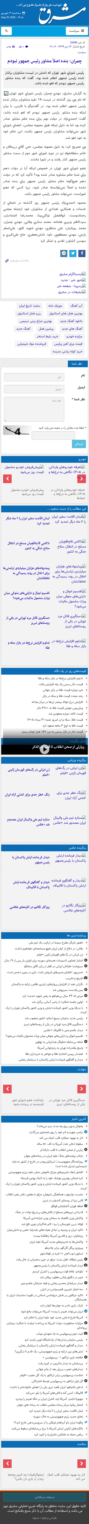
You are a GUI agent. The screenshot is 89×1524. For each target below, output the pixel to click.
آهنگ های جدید (72, 328)
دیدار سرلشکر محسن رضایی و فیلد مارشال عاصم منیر (52, 1283)
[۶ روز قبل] (24, 475)
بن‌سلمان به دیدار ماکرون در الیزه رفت (60, 1363)
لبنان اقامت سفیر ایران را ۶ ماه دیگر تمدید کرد (27, 521)
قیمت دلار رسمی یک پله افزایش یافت (61, 684)
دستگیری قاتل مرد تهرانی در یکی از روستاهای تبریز (28, 620)
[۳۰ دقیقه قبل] (65, 1460)
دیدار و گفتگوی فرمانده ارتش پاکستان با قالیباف (31, 885)
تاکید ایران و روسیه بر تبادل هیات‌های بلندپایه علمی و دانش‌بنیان (45, 1230)
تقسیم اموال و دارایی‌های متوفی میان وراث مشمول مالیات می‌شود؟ (27, 595)
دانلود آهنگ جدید (71, 321)
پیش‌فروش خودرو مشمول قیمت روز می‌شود (27, 492)
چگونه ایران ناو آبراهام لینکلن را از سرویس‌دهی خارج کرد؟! (48, 1422)
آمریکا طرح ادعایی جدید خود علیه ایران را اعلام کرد (53, 1317)
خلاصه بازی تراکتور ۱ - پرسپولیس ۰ (63, 1357)
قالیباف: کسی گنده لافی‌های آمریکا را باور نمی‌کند (54, 1393)
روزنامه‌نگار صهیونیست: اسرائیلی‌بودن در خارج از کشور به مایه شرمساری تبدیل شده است (49, 1163)
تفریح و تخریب (74, 978)
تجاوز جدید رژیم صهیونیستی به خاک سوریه (58, 1416)
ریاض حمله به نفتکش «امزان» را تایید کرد (58, 1434)
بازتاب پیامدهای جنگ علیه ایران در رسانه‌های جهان (53, 1156)
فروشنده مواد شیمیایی (31, 343)
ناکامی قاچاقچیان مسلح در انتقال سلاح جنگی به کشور (29, 546)
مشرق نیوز (52, 12)
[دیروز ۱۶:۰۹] (69, 650)
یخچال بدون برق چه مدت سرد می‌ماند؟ (60, 1126)
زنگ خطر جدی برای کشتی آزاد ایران (27, 794)
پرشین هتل (46, 328)
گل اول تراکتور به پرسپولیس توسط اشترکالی (57, 1381)
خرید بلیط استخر (47, 336)
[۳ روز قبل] (65, 475)
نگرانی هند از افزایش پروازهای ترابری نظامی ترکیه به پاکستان (47, 984)
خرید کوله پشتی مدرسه (67, 351)
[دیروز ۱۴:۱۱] (24, 1085)
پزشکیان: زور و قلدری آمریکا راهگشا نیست (58, 1236)
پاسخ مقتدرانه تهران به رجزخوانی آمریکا (60, 1048)
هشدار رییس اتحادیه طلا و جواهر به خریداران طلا (54, 1054)
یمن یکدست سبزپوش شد (67, 990)
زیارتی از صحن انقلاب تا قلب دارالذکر (58, 747)
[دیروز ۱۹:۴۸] (69, 889)
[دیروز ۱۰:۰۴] (69, 826)
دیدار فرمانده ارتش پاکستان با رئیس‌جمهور (31, 860)
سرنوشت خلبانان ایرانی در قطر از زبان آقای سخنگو (53, 966)
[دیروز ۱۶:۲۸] (69, 625)
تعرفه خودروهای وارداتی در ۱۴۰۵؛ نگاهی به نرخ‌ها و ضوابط (68, 494)
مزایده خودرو (74, 336)
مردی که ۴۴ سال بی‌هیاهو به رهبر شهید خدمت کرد (52, 996)
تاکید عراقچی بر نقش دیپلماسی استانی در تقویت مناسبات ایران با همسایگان (47, 1297)
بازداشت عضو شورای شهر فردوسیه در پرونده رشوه (28, 1102)
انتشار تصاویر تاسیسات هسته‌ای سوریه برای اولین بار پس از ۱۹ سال (43, 960)
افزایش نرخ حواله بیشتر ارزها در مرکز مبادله (57, 702)
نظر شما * (78, 399)
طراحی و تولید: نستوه (45, 1518)
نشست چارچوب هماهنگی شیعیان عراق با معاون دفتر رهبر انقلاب (44, 1194)
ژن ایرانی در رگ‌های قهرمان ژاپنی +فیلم (29, 772)
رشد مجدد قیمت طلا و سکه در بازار (62, 696)
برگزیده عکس (77, 847)
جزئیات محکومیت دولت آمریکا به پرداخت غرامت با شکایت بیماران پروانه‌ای (47, 1325)
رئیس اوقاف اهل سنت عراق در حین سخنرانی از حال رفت (49, 1259)
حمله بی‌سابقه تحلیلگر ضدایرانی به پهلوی (59, 1042)
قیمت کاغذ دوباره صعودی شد (65, 713)
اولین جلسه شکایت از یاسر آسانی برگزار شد (57, 1002)
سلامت (81, 1444)
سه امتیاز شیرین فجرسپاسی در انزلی (61, 1289)
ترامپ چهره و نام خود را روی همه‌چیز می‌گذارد (56, 1132)
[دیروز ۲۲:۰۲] (69, 864)
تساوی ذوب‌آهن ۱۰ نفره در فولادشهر (61, 1253)
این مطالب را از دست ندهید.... (66, 508)
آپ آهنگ (76, 305)
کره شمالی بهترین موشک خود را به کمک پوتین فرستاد (51, 1178)
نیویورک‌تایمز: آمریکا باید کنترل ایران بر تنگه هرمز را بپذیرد (49, 1399)
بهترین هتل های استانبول (65, 313)
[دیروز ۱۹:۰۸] (69, 575)
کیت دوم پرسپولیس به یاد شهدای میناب (59, 1334)
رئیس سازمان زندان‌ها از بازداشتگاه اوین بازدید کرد (53, 1340)
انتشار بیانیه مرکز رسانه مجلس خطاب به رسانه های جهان (50, 1405)
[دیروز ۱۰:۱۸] (69, 801)
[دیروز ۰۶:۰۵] (24, 1460)
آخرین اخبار (78, 1119)
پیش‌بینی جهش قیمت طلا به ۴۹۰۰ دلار (60, 708)
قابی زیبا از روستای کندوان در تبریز (62, 1200)
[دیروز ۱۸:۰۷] (69, 600)
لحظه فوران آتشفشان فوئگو (67, 1206)
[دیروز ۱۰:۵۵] (69, 777)
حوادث (82, 1069)
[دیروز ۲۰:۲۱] (69, 525)
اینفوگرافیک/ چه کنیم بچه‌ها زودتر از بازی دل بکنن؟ (26, 1476)
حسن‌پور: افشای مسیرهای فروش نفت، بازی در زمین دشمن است (45, 972)
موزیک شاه (55, 305)
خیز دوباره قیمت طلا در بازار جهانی (63, 690)
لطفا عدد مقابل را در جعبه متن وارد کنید (62, 428)
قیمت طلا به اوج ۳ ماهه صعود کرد (62, 725)
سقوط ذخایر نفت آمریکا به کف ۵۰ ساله (60, 1144)
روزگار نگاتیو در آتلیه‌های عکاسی (29, 907)
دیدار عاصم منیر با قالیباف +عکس (63, 1030)
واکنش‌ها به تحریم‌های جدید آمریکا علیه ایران (56, 1242)
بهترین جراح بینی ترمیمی (36, 321)
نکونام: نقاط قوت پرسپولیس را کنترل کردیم (58, 1271)
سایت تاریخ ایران (29, 305)
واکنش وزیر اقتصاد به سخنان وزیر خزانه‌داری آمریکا (53, 1218)
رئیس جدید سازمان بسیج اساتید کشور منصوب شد (54, 1018)
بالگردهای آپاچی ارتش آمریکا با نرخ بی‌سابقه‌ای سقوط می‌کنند (47, 1428)
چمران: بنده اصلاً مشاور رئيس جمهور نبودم (44, 61)
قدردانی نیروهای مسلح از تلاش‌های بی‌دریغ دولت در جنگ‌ (49, 1212)
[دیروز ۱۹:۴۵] (69, 550)
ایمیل (81, 387)
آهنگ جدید (23, 328)
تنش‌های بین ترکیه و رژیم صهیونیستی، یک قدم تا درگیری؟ (49, 1351)
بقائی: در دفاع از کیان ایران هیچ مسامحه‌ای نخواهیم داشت (48, 948)
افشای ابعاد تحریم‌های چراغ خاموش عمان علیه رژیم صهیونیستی (45, 1172)
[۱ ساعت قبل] (44, 749)
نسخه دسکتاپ (44, 1497)
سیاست (74, 31)
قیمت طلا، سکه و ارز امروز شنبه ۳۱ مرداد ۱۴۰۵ (55, 719)
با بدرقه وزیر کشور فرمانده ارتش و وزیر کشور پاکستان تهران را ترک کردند (46, 1010)
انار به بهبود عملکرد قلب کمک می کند (61, 1138)
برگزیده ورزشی (77, 760)
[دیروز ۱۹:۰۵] (69, 914)
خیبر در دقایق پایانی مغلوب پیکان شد (61, 1277)
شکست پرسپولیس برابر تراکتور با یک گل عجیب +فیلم (51, 1375)
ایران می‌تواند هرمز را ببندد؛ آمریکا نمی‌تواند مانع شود (52, 1311)
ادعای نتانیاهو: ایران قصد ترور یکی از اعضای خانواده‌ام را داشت (46, 1387)
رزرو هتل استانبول (29, 313)
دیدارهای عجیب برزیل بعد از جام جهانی (59, 1369)
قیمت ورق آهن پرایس (68, 343)
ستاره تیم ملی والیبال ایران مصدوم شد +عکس (28, 822)
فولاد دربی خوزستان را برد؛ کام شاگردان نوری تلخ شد (52, 1224)
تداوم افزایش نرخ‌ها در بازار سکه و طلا (29, 645)
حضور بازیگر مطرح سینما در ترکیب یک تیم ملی (56, 942)
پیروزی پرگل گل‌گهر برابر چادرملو (64, 1248)
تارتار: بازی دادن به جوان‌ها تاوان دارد (61, 1305)
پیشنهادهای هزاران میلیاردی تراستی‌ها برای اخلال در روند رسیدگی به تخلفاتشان (26, 573)
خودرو (82, 459)
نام (83, 375)
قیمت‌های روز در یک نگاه (70, 671)
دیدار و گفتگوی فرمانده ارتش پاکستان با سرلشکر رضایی (51, 1059)
